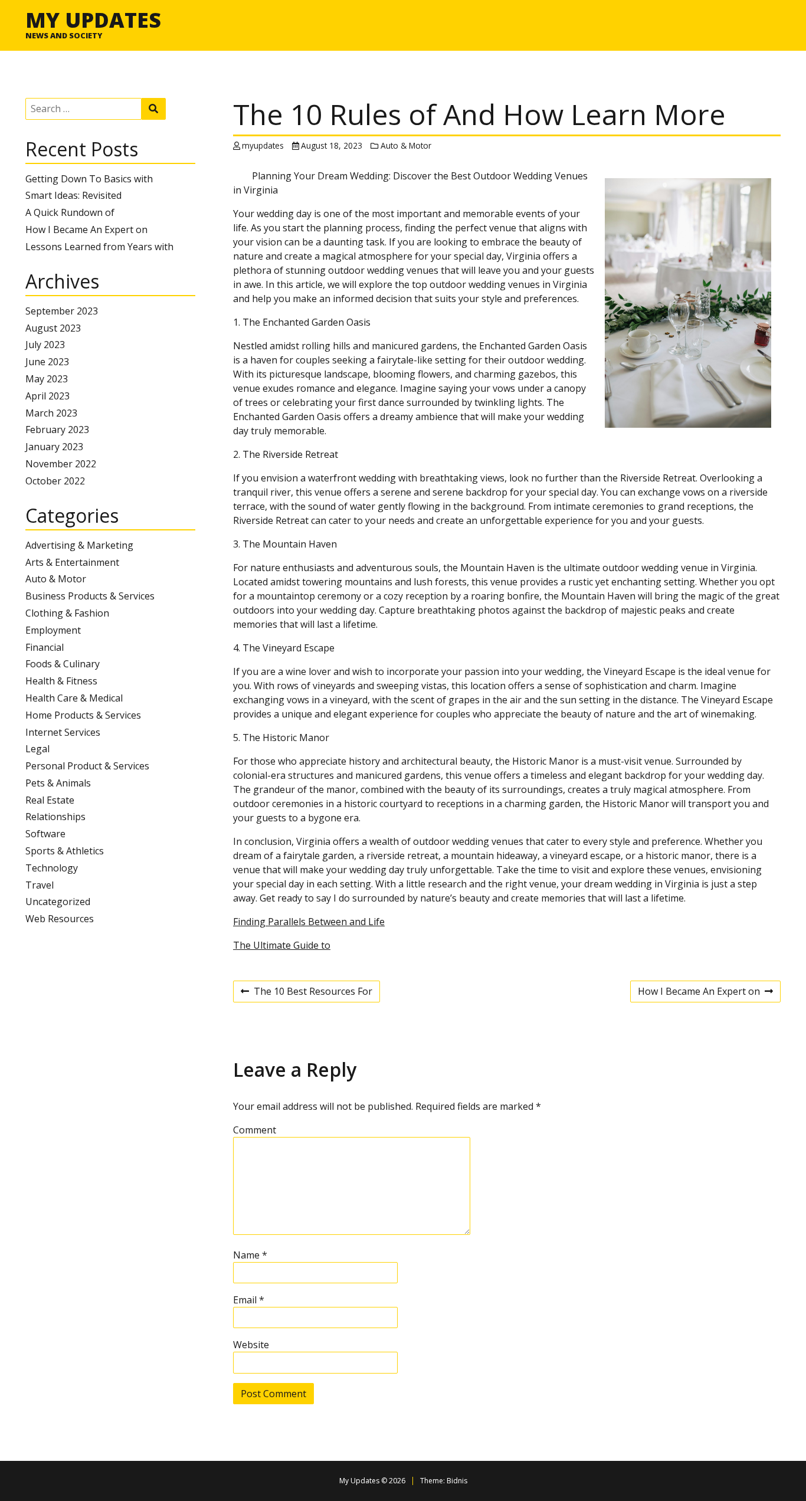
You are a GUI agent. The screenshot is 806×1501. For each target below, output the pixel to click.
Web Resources (59, 918)
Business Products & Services (90, 595)
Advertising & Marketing (79, 545)
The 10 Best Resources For (306, 993)
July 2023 (45, 344)
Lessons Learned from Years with (99, 246)
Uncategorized (57, 901)
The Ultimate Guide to (281, 945)
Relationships (55, 816)
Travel (39, 885)
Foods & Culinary (62, 663)
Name (250, 1254)
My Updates (93, 19)
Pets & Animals (58, 782)
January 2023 (54, 446)
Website (251, 1344)
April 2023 (47, 395)
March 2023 (51, 413)
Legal (37, 748)
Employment (53, 630)
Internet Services (62, 732)
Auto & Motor (55, 578)
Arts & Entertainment (72, 562)
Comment (254, 1129)
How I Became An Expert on (86, 229)
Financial (44, 647)
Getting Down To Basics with (89, 178)
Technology (51, 867)
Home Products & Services (83, 715)
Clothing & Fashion (67, 613)
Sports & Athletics (64, 850)
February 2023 (57, 429)
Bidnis (457, 1481)
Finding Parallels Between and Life (309, 921)
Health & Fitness (61, 680)
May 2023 (46, 378)
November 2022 (60, 463)
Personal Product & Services (87, 765)
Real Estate (49, 800)
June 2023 (47, 361)
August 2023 (53, 328)
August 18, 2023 (331, 145)
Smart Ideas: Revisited (73, 195)
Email (248, 1299)
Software (45, 833)
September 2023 (61, 310)
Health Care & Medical (74, 697)
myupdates (263, 145)
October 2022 (55, 480)
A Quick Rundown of (69, 212)
